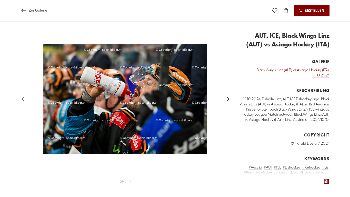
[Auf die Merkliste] (275, 10)
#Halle (254, 178)
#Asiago (285, 183)
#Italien (300, 183)
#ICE (277, 167)
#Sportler (255, 183)
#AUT (268, 167)
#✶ (325, 188)
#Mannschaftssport (276, 178)
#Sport (322, 178)
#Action (270, 183)
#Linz (317, 188)
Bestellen (313, 11)
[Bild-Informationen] (326, 181)
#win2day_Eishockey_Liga (276, 172)
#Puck (248, 172)
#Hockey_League (314, 172)
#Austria (255, 167)
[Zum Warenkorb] (286, 10)
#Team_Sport (305, 178)
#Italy (307, 188)
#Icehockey (311, 167)
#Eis (325, 167)
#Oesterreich (317, 183)
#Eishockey (292, 167)
